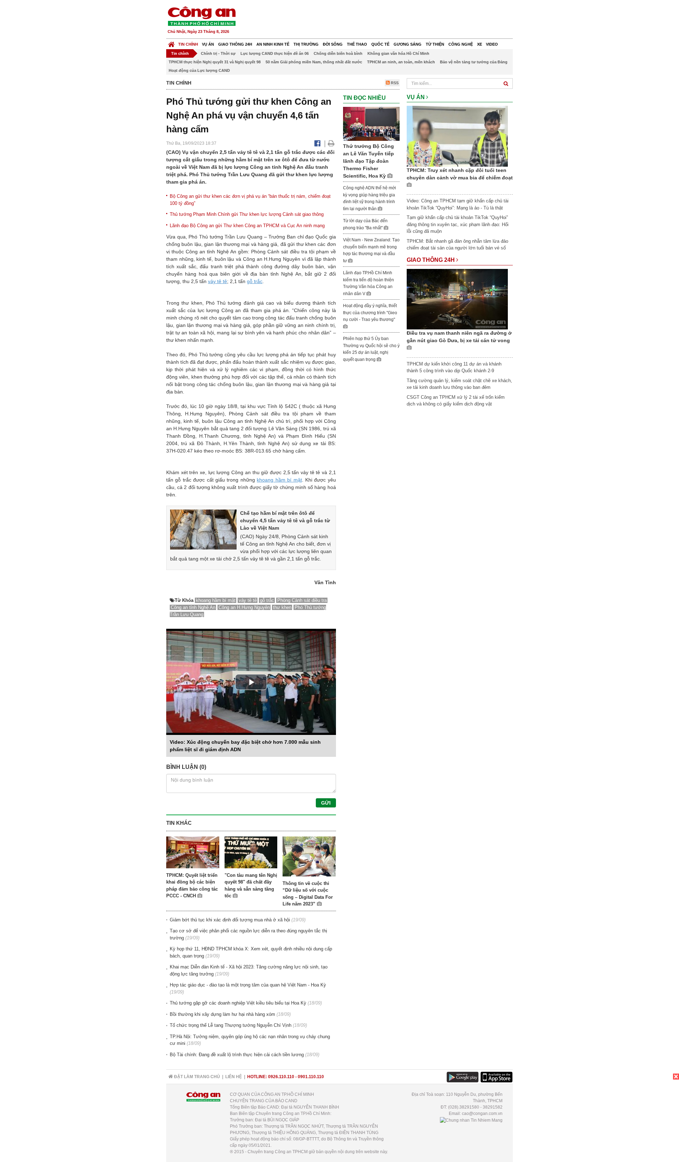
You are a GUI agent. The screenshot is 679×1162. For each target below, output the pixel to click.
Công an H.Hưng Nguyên (244, 607)
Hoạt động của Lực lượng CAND (199, 70)
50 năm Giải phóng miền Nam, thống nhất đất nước (314, 62)
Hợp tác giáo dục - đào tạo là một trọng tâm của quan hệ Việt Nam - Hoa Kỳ (248, 985)
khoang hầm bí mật (279, 480)
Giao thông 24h (235, 44)
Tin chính (188, 44)
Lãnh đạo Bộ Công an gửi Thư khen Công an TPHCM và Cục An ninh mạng (247, 225)
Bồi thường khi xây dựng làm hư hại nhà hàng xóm (222, 1014)
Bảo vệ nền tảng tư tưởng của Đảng (473, 62)
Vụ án (208, 44)
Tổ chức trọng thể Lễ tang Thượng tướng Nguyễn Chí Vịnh (230, 1025)
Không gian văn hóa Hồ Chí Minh (398, 53)
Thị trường (306, 44)
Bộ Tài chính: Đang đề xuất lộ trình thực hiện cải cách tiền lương (237, 1054)
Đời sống (333, 44)
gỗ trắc (254, 281)
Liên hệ (233, 1076)
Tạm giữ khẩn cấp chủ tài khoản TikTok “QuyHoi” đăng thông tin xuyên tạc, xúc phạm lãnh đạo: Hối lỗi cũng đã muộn (458, 224)
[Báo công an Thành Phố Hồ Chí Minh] (201, 15)
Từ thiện (435, 44)
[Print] (331, 143)
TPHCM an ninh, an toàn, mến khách (401, 62)
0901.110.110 (311, 1076)
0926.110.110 (281, 1076)
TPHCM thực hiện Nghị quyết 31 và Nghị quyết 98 (215, 62)
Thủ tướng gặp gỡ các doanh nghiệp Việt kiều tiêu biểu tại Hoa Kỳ (238, 1003)
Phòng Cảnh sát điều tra (302, 600)
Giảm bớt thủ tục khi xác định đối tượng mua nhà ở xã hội (230, 919)
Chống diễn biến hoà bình (338, 53)
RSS (394, 83)
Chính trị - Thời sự (218, 53)
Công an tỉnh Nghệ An (193, 607)
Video (492, 44)
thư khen (282, 607)
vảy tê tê (217, 281)
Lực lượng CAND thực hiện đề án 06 (274, 53)
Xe (479, 44)
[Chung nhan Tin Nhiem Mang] (471, 1119)
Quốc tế (380, 44)
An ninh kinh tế (272, 44)
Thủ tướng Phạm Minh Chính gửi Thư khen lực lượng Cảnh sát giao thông (247, 214)
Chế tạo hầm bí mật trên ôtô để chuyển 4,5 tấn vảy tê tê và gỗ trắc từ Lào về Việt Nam (285, 520)
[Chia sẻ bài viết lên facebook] (317, 143)
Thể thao (357, 44)
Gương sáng (408, 44)
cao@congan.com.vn (482, 1113)
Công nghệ (460, 44)
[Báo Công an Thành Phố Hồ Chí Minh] (171, 42)
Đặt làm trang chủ (196, 1076)
